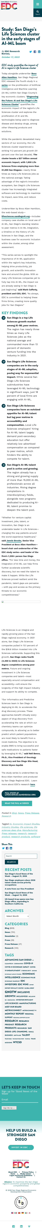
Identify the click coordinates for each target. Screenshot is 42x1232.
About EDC (12, 1172)
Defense (34, 971)
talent (26, 1035)
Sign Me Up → (9, 1108)
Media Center (25, 1174)
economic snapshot (12, 981)
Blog (14, 813)
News (20, 813)
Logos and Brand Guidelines (20, 1175)
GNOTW (10, 992)
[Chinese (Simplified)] (19, 1213)
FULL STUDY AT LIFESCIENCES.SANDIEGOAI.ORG (20, 794)
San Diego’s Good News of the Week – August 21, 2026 (19, 875)
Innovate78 (11, 1000)
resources (22, 1028)
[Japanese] (29, 1213)
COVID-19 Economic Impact (17, 967)
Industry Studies (10, 827)
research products (20, 836)
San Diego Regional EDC (9, 5)
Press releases (9, 833)
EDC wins (23, 984)
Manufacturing (29, 830)
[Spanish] (16, 1213)
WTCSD (17, 1042)
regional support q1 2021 (21, 1017)
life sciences (26, 827)
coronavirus (18, 964)
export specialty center (14, 988)
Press (7, 940)
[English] (12, 1213)
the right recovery (18, 1039)
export (31, 985)
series (5, 85)
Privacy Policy (28, 1172)
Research (6, 816)
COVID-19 (28, 963)
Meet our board (13, 1006)
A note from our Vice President (19, 889)
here (32, 784)
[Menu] (37, 4)
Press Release (32, 813)
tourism (27, 1039)
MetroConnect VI (29, 1011)
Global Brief (29, 988)
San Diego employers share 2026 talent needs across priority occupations (20, 882)
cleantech (9, 964)
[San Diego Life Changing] (21, 1202)
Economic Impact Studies (26, 824)
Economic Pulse (28, 977)
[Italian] (26, 1213)
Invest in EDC (19, 1147)
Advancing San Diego (18, 959)
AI (10, 824)
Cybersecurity (26, 971)
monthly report (14, 1013)
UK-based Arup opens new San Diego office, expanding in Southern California (19, 901)
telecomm (8, 1039)
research (22, 833)
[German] (23, 1213)
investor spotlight (24, 1000)
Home (13, 1174)
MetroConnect (13, 1010)
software (35, 836)
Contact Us (21, 1177)
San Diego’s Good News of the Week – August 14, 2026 (19, 894)
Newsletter (10, 936)
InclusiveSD (22, 996)
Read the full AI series (17, 803)
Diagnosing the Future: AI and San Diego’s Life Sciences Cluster (20, 100)
